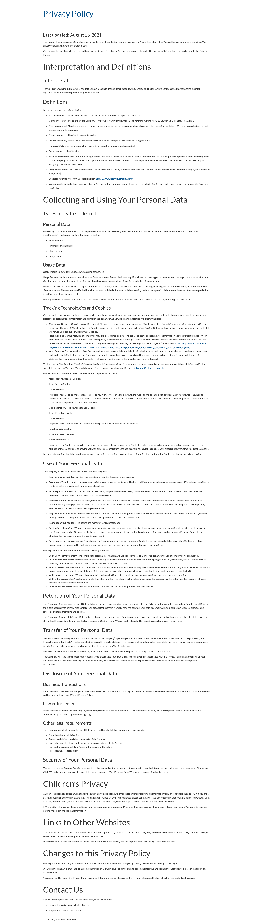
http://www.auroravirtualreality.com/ (114, 178)
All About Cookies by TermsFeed (150, 368)
